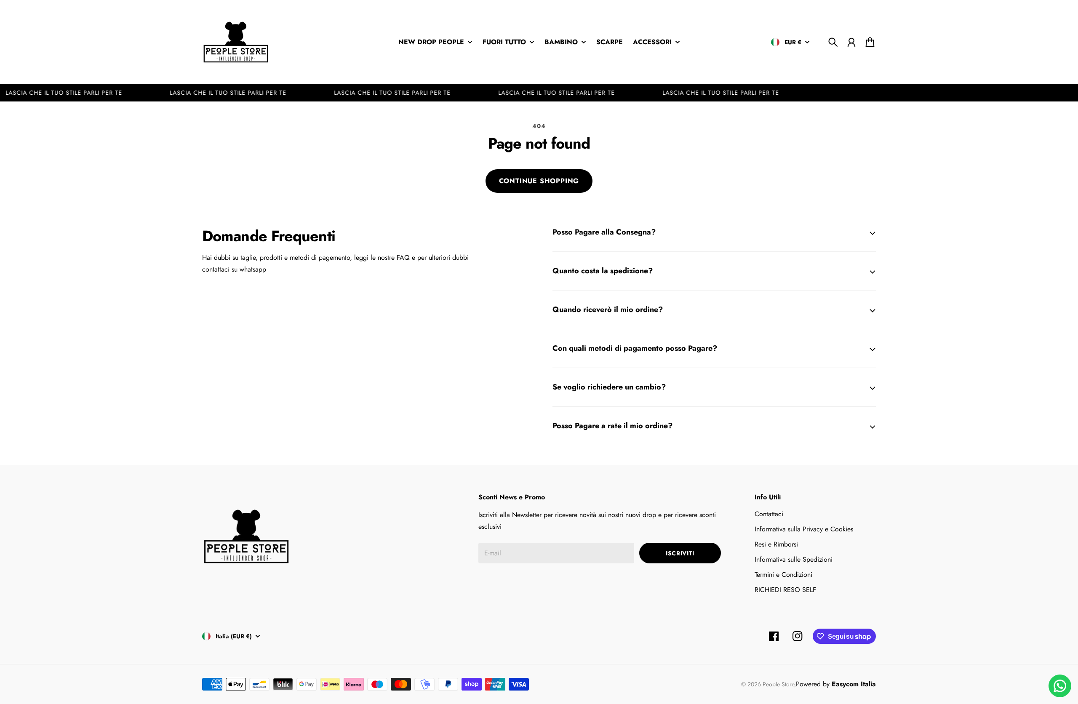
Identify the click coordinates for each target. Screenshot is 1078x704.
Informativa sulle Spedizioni (794, 559)
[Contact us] (1060, 686)
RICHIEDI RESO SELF (785, 590)
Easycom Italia (854, 684)
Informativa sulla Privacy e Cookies (804, 529)
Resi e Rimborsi (776, 544)
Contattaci (769, 514)
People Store (778, 684)
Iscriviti (680, 553)
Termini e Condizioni (783, 574)
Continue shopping (539, 181)
